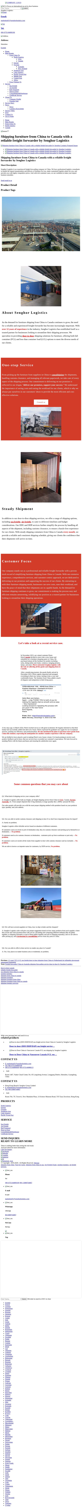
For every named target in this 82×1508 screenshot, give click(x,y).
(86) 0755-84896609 (12, 1067)
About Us (8, 97)
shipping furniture (7, 977)
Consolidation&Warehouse (18, 93)
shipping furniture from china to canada (14, 981)
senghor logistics (6, 974)
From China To (14, 55)
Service (7, 84)
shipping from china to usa (35, 1165)
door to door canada (7, 968)
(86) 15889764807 (26, 1183)
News (7, 105)
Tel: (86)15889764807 (12, 1089)
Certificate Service (15, 95)
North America (19, 57)
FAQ (7, 112)
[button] (41, 402)
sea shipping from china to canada (12, 972)
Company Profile (15, 99)
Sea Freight (13, 86)
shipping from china (7, 1165)
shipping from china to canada (11, 976)
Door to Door (14, 91)
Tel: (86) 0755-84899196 (13, 1065)
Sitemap (36, 1163)
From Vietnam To (15, 82)
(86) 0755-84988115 (26, 1067)
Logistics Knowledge (16, 109)
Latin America (18, 72)
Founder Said (13, 101)
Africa (16, 80)
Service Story (9, 103)
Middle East (18, 76)
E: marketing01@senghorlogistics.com (18, 1064)
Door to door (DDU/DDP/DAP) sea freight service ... (32, 1046)
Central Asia (18, 78)
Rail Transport (14, 90)
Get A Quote (9, 116)
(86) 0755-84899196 (12, 1183)
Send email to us (6, 180)
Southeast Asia (19, 70)
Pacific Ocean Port (20, 74)
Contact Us (9, 114)
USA (19, 59)
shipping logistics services (9, 983)
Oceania (16, 65)
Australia (21, 67)
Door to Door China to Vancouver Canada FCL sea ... (33, 1054)
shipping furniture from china (10, 979)
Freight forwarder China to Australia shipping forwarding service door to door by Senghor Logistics (38, 964)
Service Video (10, 111)
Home (7, 51)
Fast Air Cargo (20, 1165)
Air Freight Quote (51, 1165)
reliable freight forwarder (9, 970)
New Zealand (22, 69)
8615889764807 (10, 1215)
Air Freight (13, 88)
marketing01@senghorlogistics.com (17, 1199)
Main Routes (9, 53)
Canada (20, 61)
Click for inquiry (6, 1149)
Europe (16, 63)
